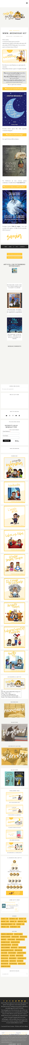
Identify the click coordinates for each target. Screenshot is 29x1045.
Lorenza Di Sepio (21, 952)
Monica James (21, 963)
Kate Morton (4, 963)
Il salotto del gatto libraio (11, 904)
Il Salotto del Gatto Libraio (10, 1032)
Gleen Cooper (4, 960)
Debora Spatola (20, 939)
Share (10, 246)
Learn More (12, 1044)
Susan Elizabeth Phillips (7, 950)
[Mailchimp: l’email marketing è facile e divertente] (17, 442)
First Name (5, 435)
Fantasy (3, 921)
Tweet (5, 246)
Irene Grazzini (18, 950)
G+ (13, 246)
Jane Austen (13, 960)
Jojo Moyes (20, 960)
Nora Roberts (12, 958)
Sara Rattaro (22, 947)
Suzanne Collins (5, 942)
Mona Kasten (23, 936)
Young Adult (13, 926)
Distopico (12, 918)
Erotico (21, 918)
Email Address (7, 431)
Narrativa (20, 921)
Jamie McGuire (15, 936)
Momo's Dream (22, 1034)
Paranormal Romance (6, 924)
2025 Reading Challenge (10, 902)
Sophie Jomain (11, 939)
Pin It (17, 246)
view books (16, 910)
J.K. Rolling (15, 944)
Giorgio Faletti (22, 958)
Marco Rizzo (19, 955)
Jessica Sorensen (5, 947)
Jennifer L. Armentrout (7, 934)
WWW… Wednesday (14, 30)
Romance (19, 924)
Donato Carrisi (18, 934)
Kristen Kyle (14, 947)
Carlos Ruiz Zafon (6, 944)
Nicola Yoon (4, 958)
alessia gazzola (15, 942)
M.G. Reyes (12, 955)
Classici (3, 918)
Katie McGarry (12, 952)
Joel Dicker (4, 952)
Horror (12, 921)
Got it (19, 1044)
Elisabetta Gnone (5, 936)
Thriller (3, 926)
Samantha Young (5, 966)
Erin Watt (3, 939)
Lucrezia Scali (4, 955)
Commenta (22, 246)
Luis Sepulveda (13, 963)
